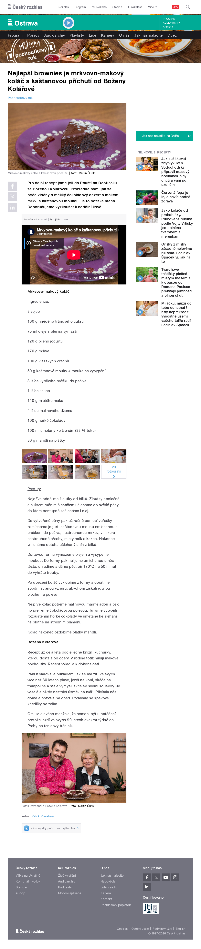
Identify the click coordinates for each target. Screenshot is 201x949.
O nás (124, 35)
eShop (20, 893)
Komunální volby (28, 881)
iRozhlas (63, 7)
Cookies (122, 928)
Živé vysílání (67, 875)
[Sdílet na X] (12, 196)
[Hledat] (188, 7)
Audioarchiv (171, 22)
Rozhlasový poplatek (115, 905)
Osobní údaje (140, 928)
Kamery (168, 26)
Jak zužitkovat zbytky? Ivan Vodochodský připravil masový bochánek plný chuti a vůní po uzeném (175, 172)
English (180, 928)
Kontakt (106, 899)
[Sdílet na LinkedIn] (12, 207)
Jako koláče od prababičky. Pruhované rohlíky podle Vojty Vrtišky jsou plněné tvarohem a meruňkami (177, 223)
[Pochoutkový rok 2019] (100, 51)
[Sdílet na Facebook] (12, 186)
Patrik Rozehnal (43, 816)
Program (80, 7)
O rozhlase (135, 7)
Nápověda (107, 881)
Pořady (33, 35)
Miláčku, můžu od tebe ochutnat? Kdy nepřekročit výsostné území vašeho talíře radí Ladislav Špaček (176, 314)
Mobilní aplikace (69, 893)
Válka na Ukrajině (28, 875)
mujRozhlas (99, 7)
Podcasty (65, 887)
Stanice (117, 7)
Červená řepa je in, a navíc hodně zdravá (175, 196)
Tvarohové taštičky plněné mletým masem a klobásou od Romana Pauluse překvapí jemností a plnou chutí (176, 282)
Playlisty (77, 35)
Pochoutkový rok (20, 98)
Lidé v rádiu (108, 887)
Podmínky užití (162, 928)
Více (173, 35)
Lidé (92, 35)
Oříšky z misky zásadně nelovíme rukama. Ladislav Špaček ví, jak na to (176, 253)
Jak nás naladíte (148, 35)
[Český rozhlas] (25, 7)
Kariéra (105, 893)
